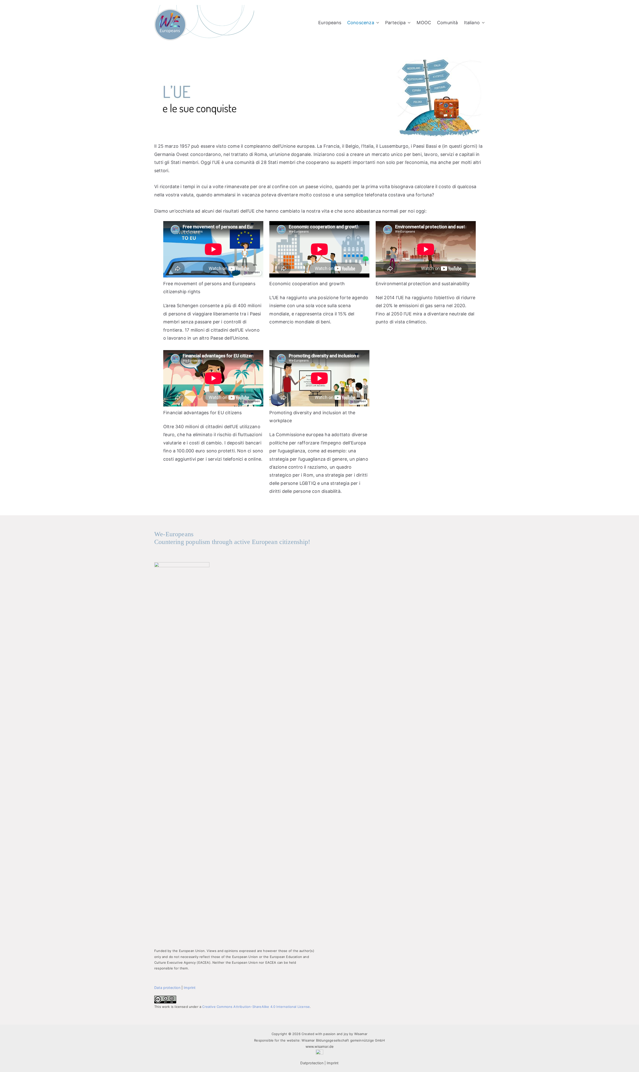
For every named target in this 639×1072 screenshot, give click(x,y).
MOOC (424, 22)
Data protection (167, 987)
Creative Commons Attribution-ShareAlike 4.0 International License (256, 1007)
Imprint (189, 987)
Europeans (329, 22)
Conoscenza (360, 22)
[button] (376, 23)
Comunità (447, 22)
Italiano (472, 22)
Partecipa (395, 22)
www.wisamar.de (320, 1046)
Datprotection (311, 1063)
